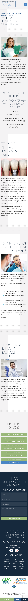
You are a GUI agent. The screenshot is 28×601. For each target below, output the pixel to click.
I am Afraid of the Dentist (14, 456)
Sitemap (9, 595)
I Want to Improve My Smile (14, 452)
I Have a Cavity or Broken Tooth (14, 445)
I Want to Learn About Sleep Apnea (14, 438)
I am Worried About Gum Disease (14, 442)
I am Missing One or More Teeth (14, 449)
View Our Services (14, 463)
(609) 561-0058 (14, 542)
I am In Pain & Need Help (14, 459)
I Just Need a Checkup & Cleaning (14, 435)
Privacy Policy (17, 595)
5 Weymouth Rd (14, 546)
